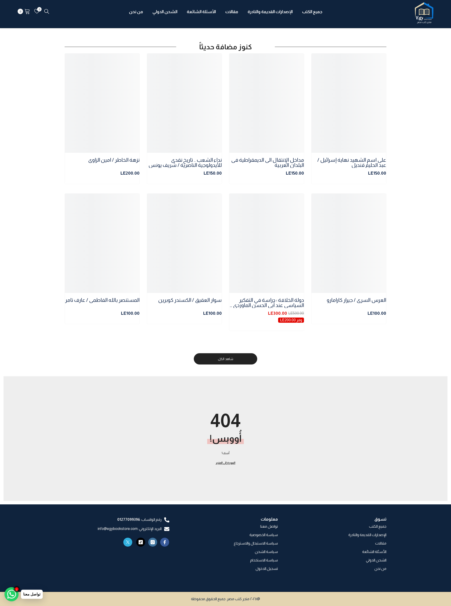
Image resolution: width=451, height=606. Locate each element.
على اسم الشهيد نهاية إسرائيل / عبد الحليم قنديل (351, 162)
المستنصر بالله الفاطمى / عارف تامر (102, 300)
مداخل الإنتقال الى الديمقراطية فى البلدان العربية (267, 162)
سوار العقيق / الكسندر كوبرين (190, 300)
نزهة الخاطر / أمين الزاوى (114, 160)
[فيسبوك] (164, 542)
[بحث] (47, 11)
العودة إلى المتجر (225, 462)
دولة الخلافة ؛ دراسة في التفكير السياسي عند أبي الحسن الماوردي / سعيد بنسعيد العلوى (267, 303)
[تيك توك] (140, 542)
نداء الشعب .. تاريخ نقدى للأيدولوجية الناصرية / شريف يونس (185, 162)
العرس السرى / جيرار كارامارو (356, 300)
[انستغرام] (152, 542)
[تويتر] (127, 542)
